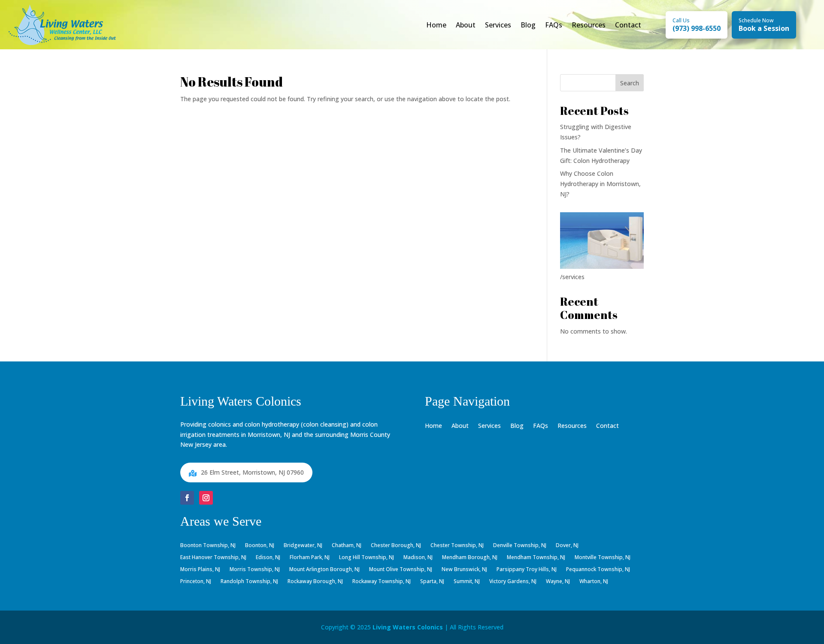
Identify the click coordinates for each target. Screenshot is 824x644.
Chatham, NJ (346, 546)
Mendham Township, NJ (536, 558)
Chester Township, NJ (457, 546)
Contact (628, 25)
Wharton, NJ (593, 582)
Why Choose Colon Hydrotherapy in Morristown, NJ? (600, 183)
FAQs (553, 25)
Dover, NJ (567, 546)
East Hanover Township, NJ (213, 558)
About (466, 25)
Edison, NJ (268, 558)
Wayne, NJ (558, 582)
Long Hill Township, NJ (366, 558)
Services (498, 25)
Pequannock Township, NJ (598, 570)
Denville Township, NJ (519, 546)
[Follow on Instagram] (206, 498)
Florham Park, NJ (310, 558)
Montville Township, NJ (602, 558)
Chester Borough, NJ (396, 546)
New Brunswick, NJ (464, 570)
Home (436, 25)
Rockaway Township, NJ (381, 582)
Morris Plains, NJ (200, 570)
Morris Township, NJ (255, 570)
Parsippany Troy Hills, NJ (527, 570)
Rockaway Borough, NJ (315, 582)
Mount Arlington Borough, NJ (324, 570)
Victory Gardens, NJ (512, 582)
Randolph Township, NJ (249, 582)
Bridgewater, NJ (303, 546)
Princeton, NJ (195, 582)
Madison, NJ (418, 558)
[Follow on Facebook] (187, 498)
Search (629, 83)
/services (572, 277)
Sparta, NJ (432, 582)
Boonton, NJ (259, 546)
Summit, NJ (467, 582)
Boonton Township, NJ (208, 546)
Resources (589, 25)
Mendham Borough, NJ (469, 558)
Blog (528, 25)
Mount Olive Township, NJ (400, 570)
